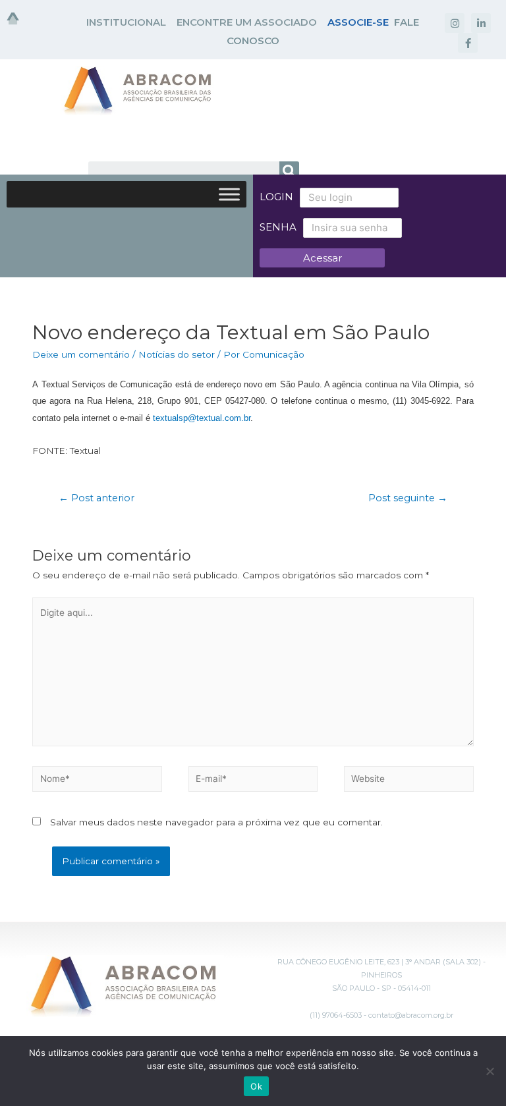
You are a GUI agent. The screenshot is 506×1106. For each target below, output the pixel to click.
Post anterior (96, 498)
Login (276, 196)
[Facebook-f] (468, 43)
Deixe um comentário (81, 354)
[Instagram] (454, 23)
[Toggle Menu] (229, 194)
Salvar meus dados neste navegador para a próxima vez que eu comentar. (216, 822)
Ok (256, 1086)
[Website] (408, 781)
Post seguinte (407, 498)
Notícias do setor (176, 354)
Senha (278, 227)
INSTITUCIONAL (126, 22)
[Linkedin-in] (481, 23)
